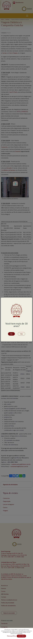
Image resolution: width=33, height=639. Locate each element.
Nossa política (11, 636)
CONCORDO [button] (21, 636)
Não (21, 334)
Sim (11, 334)
